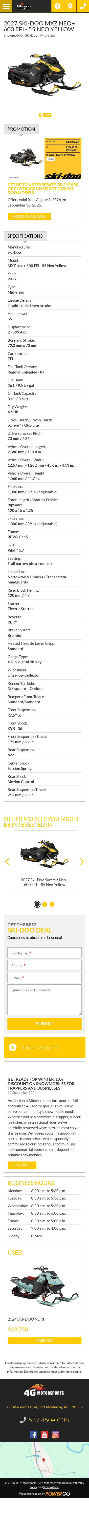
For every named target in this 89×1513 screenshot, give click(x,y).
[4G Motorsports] (31, 6)
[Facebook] (33, 1434)
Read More (22, 1165)
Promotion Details (29, 216)
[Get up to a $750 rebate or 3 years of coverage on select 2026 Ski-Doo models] (44, 158)
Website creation (30, 1493)
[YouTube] (44, 1434)
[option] (44, 861)
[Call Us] (83, 6)
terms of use (51, 1487)
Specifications (25, 236)
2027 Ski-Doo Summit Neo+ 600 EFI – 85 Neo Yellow (44, 882)
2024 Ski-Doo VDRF (26, 1319)
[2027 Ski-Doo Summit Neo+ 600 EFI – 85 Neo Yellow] (44, 854)
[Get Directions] (70, 6)
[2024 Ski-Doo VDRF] (44, 1285)
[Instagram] (55, 1434)
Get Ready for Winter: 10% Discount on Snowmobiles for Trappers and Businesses (41, 1083)
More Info (44, 1341)
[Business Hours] (57, 6)
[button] (7, 861)
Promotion (21, 129)
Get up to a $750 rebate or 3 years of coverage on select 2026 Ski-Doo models (43, 189)
